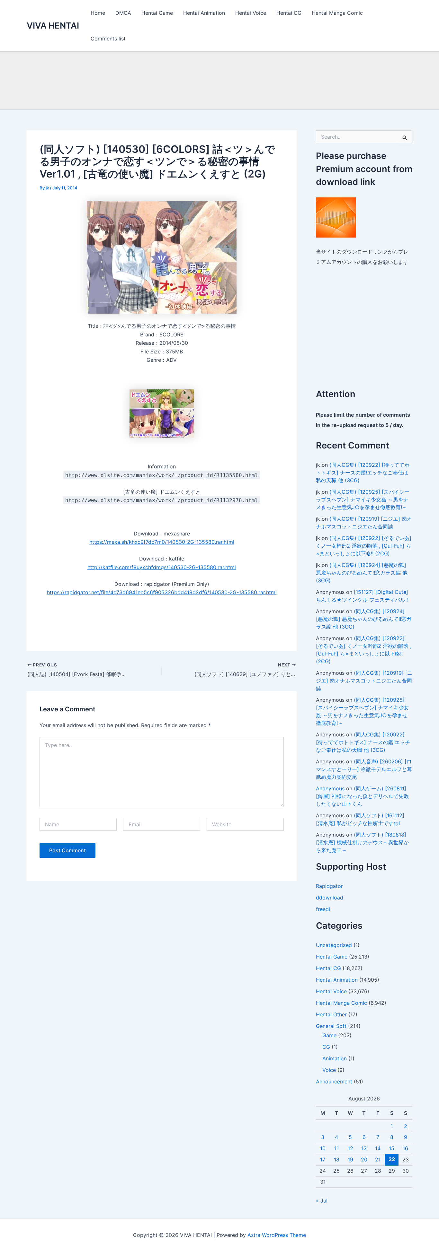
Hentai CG (288, 13)
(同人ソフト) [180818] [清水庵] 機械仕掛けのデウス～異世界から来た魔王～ (362, 842)
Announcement (334, 1081)
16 (405, 1148)
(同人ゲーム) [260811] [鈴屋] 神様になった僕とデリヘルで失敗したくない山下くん (362, 796)
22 (392, 1159)
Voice (329, 1070)
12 (350, 1148)
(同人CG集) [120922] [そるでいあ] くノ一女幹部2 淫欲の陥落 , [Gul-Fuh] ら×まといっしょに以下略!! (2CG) (363, 546)
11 (336, 1148)
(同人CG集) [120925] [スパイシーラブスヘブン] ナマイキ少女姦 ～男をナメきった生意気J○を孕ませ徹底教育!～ (362, 499)
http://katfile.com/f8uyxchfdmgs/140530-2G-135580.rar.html (161, 567)
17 (322, 1159)
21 (378, 1159)
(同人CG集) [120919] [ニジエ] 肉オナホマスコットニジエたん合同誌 (364, 680)
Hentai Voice (250, 13)
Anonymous (330, 788)
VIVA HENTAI (53, 25)
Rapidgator (329, 886)
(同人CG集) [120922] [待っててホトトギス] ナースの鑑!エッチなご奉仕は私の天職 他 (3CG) (362, 472)
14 (378, 1148)
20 (364, 1159)
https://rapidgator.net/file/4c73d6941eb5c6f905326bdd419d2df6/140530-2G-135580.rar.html (162, 592)
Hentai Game (157, 13)
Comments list (108, 38)
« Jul (321, 1200)
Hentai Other (331, 1014)
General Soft (331, 1026)
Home (98, 13)
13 (364, 1148)
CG (326, 1047)
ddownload (329, 897)
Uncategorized (334, 945)
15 (391, 1148)
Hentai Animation (204, 13)
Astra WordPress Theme (276, 1235)
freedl (323, 909)
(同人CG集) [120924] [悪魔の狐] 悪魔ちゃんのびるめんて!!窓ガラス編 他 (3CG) (362, 573)
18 (336, 1159)
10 (323, 1148)
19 (350, 1159)
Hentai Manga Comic (337, 13)
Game (329, 1035)
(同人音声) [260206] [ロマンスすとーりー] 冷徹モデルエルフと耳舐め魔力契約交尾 (364, 769)
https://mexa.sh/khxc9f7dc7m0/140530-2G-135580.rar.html (161, 542)
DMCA (123, 13)
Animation (334, 1058)
